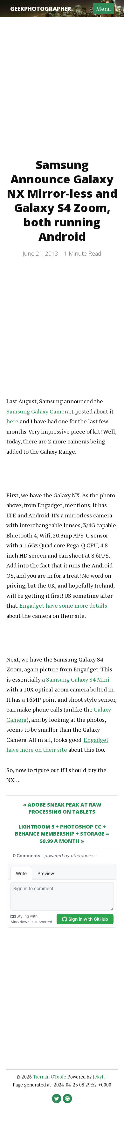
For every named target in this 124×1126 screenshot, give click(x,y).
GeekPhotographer (40, 8)
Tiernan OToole (49, 1077)
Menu (103, 8)
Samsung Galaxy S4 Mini (77, 679)
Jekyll (99, 1077)
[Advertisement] (62, 79)
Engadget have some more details (63, 605)
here (12, 421)
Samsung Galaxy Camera (38, 411)
